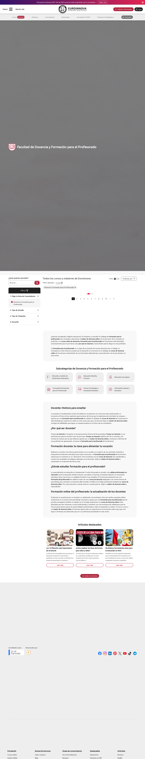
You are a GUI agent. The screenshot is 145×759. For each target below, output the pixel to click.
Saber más (102, 2)
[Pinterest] (115, 654)
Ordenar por (128, 279)
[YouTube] (125, 654)
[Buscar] (37, 283)
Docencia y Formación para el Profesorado (24, 303)
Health (119, 758)
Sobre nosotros (40, 755)
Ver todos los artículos (89, 576)
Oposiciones (94, 755)
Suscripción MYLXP (83, 17)
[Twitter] (120, 654)
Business (65, 758)
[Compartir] (65, 542)
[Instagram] (105, 654)
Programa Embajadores (105, 17)
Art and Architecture (69, 755)
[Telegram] (135, 654)
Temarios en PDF (96, 758)
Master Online (12, 758)
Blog (36, 758)
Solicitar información (124, 9)
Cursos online (12, 755)
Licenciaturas (49, 17)
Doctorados (66, 17)
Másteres (35, 17)
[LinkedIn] (110, 654)
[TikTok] (130, 654)
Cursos (18, 17)
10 (106, 299)
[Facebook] (100, 654)
